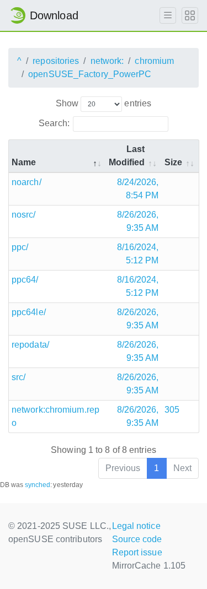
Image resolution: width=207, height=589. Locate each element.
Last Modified (127, 155)
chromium (154, 61)
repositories (56, 61)
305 (171, 409)
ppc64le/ (29, 312)
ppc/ (20, 247)
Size (173, 162)
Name (24, 162)
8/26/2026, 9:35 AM (138, 221)
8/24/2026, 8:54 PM (138, 188)
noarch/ (26, 182)
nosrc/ (24, 214)
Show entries (103, 103)
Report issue (137, 552)
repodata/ (30, 344)
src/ (18, 377)
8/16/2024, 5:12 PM (138, 253)
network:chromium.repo (55, 416)
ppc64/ (25, 279)
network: (107, 61)
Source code (137, 539)
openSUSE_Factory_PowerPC (89, 74)
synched (38, 485)
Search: (54, 123)
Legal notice (136, 526)
